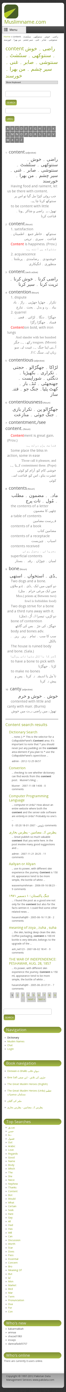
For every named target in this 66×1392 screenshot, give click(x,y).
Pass (11, 1255)
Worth (11, 1243)
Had (10, 1225)
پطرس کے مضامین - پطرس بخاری (32, 832)
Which (11, 1168)
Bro (10, 1266)
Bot (10, 1195)
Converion (17, 768)
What (11, 1202)
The (10, 1172)
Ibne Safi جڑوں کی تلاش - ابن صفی (26, 1077)
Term (11, 1296)
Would (11, 1198)
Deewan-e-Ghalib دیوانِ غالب (23, 1071)
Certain (12, 1206)
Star (10, 1247)
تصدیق (11, 1127)
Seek (11, 1210)
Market (12, 1285)
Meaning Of (15, 1270)
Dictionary (13, 1037)
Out (10, 1142)
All (9, 1221)
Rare (10, 1213)
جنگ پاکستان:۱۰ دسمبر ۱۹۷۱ (29, 895)
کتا (9, 1277)
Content (13, 1191)
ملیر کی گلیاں (14, 1101)
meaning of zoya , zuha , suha (32, 927)
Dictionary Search (23, 732)
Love (11, 1149)
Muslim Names (15, 1041)
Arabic (11, 1146)
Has (10, 1228)
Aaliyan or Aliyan (22, 863)
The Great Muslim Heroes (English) (27, 1084)
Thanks (12, 1187)
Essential (13, 1259)
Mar (10, 1292)
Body (11, 1165)
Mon (10, 1281)
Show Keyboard (13, 82)
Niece (11, 1180)
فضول (11, 1138)
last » (42, 999)
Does (11, 1251)
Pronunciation (16, 1300)
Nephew (13, 1183)
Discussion (14, 1240)
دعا (9, 1134)
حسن (11, 1131)
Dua (10, 1304)
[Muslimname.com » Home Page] (11, 17)
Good (11, 1157)
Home (7, 36)
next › (31, 999)
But (10, 1274)
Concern (13, 1262)
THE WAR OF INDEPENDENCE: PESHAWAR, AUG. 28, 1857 (32, 961)
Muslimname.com (25, 21)
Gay (10, 1217)
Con (10, 1311)
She (10, 1176)
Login (10, 1048)
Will (10, 1232)
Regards (13, 1153)
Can (10, 1236)
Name (11, 1161)
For (10, 1307)
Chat (10, 1045)
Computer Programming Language (28, 798)
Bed (10, 1289)
